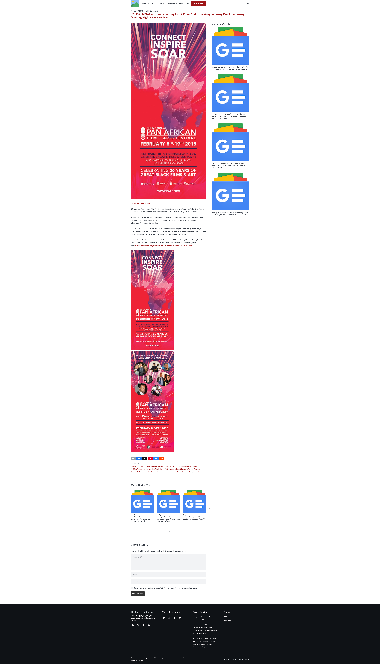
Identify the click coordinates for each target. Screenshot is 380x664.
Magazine (135, 203)
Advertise (227, 621)
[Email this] (133, 458)
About (226, 617)
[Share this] (139, 458)
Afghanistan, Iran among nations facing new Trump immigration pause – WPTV (194, 517)
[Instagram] (179, 618)
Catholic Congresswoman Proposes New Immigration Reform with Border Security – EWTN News (229, 166)
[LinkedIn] (143, 625)
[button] (176, 3)
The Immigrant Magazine (143, 612)
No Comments (153, 11)
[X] (138, 625)
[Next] (209, 509)
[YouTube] (148, 625)
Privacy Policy (230, 659)
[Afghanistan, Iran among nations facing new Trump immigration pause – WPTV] (194, 501)
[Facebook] (133, 625)
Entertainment (145, 203)
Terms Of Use (243, 659)
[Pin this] (150, 458)
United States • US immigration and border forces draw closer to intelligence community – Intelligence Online (230, 116)
